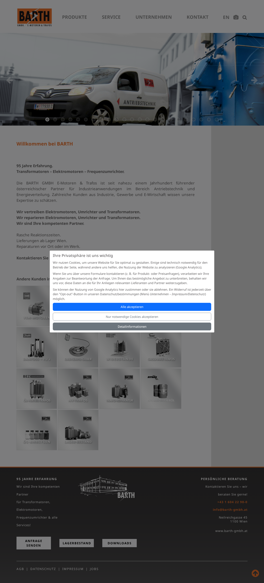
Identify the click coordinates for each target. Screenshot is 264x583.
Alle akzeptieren (132, 307)
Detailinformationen (132, 326)
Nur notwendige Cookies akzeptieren (132, 317)
